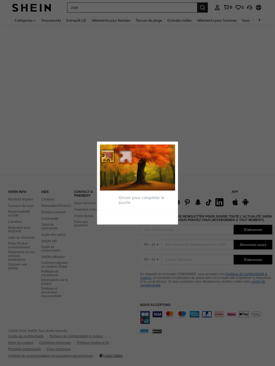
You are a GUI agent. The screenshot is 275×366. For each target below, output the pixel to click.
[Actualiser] (113, 217)
